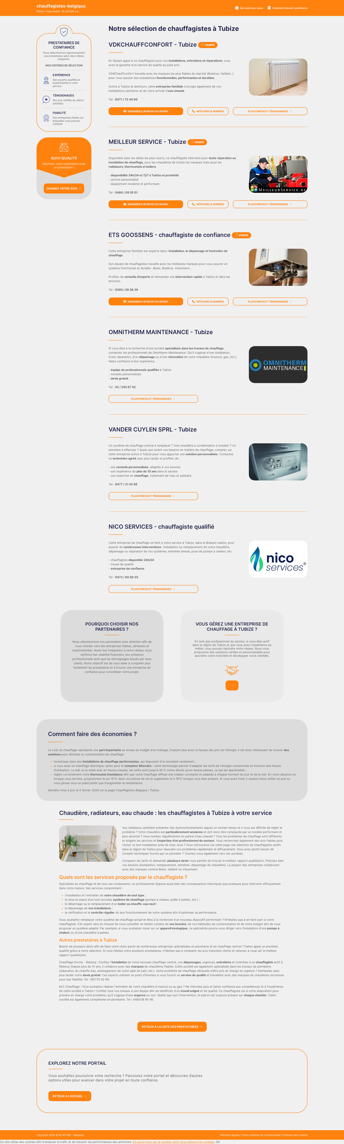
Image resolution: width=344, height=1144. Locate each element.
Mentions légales (230, 1134)
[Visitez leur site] (278, 77)
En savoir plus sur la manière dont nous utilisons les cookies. (174, 1142)
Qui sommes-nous (251, 8)
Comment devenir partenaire (289, 8)
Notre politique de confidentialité (261, 1134)
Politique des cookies (295, 1134)
